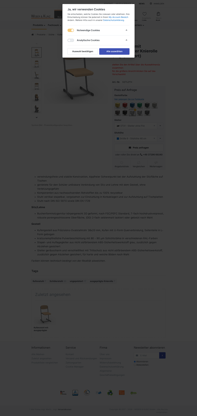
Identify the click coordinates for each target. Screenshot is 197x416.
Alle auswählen (114, 51)
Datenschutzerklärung (113, 20)
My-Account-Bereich (118, 17)
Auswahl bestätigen (82, 51)
